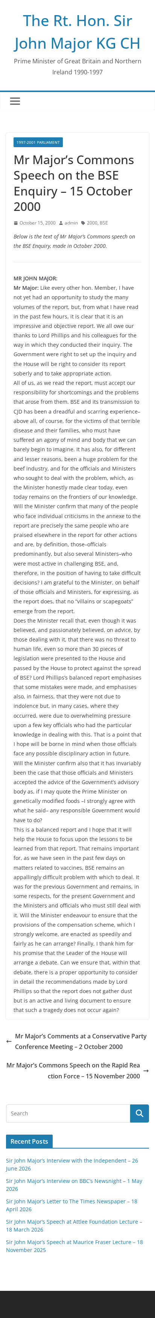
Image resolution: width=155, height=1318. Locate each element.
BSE (104, 223)
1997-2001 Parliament (38, 142)
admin (71, 223)
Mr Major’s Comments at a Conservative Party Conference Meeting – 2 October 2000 (81, 1041)
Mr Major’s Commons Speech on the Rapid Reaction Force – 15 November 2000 (73, 1070)
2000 (92, 223)
